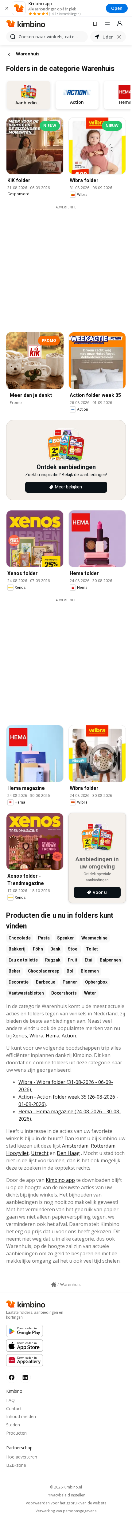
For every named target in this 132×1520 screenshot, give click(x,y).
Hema (52, 1035)
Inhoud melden (21, 1416)
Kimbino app (60, 1180)
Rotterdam (103, 1145)
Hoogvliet (17, 1153)
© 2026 (66, 1487)
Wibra (36, 1035)
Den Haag (68, 1153)
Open (116, 8)
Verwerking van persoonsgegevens (66, 1511)
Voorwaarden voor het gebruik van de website (66, 1503)
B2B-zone (16, 1465)
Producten (16, 1433)
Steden (13, 1425)
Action (69, 1035)
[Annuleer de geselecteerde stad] (119, 37)
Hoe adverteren (21, 1457)
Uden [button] (108, 37)
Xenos (20, 1035)
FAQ (10, 1400)
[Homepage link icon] (53, 1284)
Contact (14, 1408)
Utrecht (40, 1153)
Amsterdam (75, 1145)
